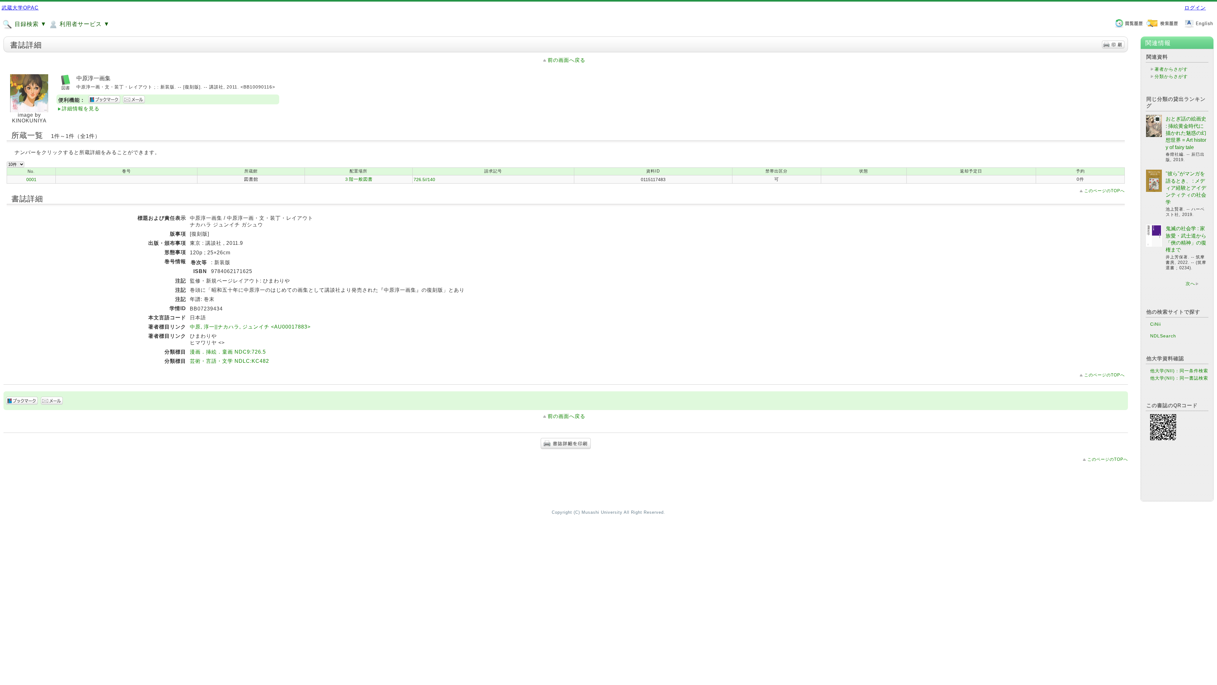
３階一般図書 (358, 179)
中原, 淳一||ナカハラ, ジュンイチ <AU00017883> (250, 326)
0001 (31, 179)
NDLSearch (1163, 335)
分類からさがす (1171, 76)
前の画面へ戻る (566, 60)
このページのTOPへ (1104, 190)
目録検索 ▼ (30, 24)
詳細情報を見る (81, 108)
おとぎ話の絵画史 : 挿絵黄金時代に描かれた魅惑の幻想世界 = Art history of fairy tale (1186, 133)
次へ (1190, 283)
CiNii (1155, 324)
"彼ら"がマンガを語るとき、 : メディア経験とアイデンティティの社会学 (1186, 188)
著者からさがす (1171, 69)
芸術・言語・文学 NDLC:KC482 (229, 361)
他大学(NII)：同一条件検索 (1179, 370)
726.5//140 (424, 179)
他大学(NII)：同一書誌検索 (1179, 378)
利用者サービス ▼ (84, 24)
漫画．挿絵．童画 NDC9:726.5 (228, 352)
